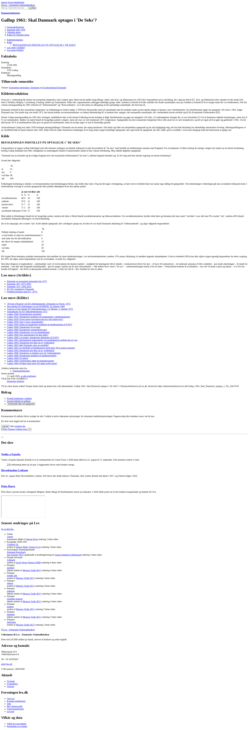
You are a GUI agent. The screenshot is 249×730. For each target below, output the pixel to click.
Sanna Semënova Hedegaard (68, 555)
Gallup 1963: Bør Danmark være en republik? (28, 345)
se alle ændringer (28, 376)
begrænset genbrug (15, 381)
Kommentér (21, 404)
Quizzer (10, 686)
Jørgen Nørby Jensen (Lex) (28, 547)
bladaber (11, 614)
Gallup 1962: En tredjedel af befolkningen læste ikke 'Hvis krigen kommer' (41, 348)
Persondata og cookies (17, 726)
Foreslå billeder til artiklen (19, 401)
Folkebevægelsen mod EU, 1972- (22, 291)
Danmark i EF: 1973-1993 (19, 284)
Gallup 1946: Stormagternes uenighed (24, 314)
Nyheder (11, 681)
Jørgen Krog (32, 539)
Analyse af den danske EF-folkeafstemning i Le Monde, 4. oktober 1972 (40, 309)
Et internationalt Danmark (54, 87)
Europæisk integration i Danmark (24, 87)
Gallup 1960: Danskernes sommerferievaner (27, 329)
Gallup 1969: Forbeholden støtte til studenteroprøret (30, 361)
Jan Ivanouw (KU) (15, 555)
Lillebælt (11, 560)
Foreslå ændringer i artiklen (19, 398)
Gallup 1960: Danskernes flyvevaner (23, 327)
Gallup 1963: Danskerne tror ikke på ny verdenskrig (30, 342)
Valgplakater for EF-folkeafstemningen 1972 (27, 311)
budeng (10, 606)
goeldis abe (12, 575)
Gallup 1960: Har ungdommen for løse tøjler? (27, 335)
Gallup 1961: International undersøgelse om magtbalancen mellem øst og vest (42, 340)
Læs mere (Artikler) (16, 47)
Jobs (9, 703)
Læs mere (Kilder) (15, 50)
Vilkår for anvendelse (16, 724)
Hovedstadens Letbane (14, 470)
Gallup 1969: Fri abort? (17, 358)
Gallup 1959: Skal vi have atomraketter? (25, 322)
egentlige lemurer (15, 599)
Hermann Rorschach (16, 552)
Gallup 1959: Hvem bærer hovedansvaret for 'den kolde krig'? (35, 319)
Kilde (9, 42)
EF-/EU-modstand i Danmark (20, 289)
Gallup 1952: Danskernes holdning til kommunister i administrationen (38, 317)
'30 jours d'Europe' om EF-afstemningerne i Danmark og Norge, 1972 (38, 304)
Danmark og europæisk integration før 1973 (27, 281)
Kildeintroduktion (15, 40)
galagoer (11, 591)
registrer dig (20, 426)
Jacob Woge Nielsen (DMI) (28, 562)
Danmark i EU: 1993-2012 (19, 286)
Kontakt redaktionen (16, 701)
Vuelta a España (10, 454)
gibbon (10, 583)
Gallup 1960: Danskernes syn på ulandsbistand (28, 332)
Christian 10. (13, 544)
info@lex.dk (6, 664)
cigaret (10, 536)
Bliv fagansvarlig (14, 706)
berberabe (11, 622)
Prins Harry (8, 486)
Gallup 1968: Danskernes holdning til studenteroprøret (31, 355)
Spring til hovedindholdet (12, 2)
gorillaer (10, 568)
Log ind (10, 711)
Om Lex (11, 698)
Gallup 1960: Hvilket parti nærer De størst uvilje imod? (32, 363)
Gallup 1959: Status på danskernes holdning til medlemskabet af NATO (39, 324)
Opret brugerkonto (15, 709)
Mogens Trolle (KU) (32, 570)
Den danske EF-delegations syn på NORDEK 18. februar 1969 (36, 306)
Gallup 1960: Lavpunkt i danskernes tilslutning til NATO (33, 337)
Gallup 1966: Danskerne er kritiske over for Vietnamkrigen (34, 353)
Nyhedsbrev (12, 684)
